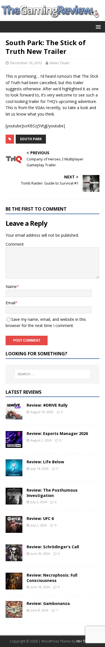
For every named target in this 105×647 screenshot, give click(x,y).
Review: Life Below (45, 461)
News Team (59, 62)
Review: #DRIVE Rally (47, 405)
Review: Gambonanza (48, 603)
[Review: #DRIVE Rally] (14, 416)
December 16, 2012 (26, 62)
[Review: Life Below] (14, 473)
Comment (15, 244)
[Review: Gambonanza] (14, 614)
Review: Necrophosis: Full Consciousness (52, 577)
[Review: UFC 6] (14, 529)
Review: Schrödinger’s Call (53, 546)
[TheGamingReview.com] (52, 17)
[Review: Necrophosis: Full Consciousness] (14, 586)
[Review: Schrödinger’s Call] (14, 558)
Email (10, 302)
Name (11, 286)
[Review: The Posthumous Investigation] (14, 501)
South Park (31, 139)
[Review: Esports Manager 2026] (14, 444)
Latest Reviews (23, 392)
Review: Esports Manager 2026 (57, 433)
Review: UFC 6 (40, 518)
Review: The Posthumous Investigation (52, 492)
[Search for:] (52, 374)
